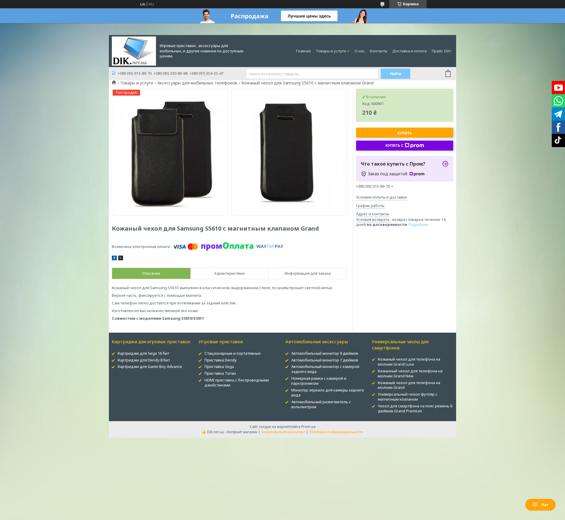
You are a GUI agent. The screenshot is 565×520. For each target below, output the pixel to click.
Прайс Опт (441, 51)
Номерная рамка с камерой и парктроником (318, 381)
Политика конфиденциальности (336, 431)
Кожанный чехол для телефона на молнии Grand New (410, 373)
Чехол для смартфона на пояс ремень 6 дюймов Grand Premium (415, 408)
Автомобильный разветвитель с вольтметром (321, 404)
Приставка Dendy (221, 360)
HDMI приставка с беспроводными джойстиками (237, 382)
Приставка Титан (220, 373)
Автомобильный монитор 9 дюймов (324, 353)
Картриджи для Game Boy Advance (150, 366)
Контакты (378, 51)
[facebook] (114, 258)
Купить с (394, 145)
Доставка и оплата (409, 51)
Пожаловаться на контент (283, 431)
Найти (395, 73)
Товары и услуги (331, 51)
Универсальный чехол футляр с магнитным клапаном (408, 396)
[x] (120, 258)
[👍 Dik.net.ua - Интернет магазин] (134, 50)
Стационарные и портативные (233, 353)
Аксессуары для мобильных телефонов (197, 83)
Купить (404, 133)
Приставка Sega (219, 366)
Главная (303, 51)
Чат (545, 504)
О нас (360, 51)
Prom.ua (308, 426)
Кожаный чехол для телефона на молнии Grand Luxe (409, 361)
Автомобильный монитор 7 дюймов (324, 360)
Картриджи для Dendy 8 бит (144, 360)
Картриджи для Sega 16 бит (143, 353)
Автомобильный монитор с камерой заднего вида (325, 369)
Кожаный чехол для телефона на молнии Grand (409, 385)
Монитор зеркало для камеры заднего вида (327, 392)
